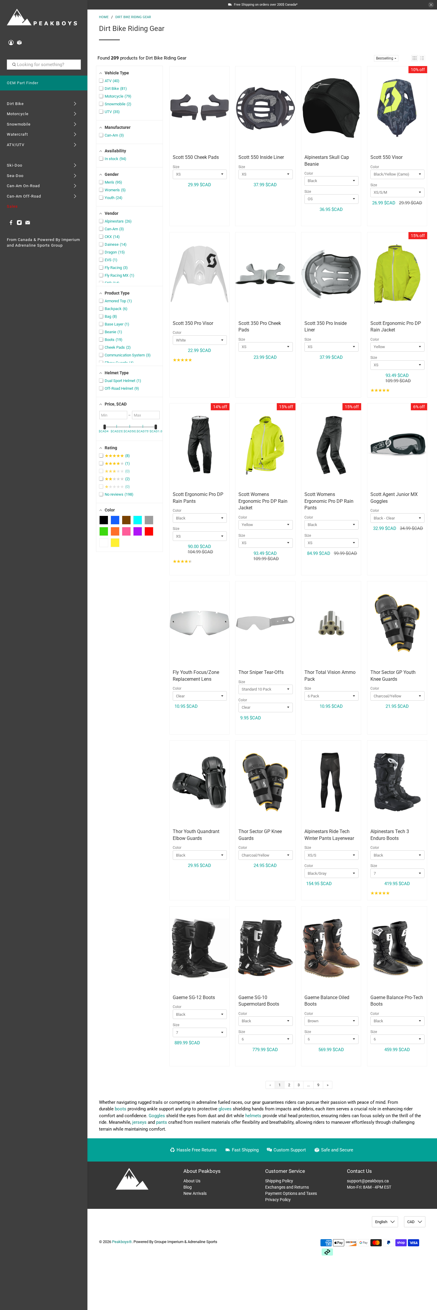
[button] (414, 58)
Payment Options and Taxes (291, 1193)
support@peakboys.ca (368, 1180)
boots (120, 1109)
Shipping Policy (279, 1180)
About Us (191, 1180)
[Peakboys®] (42, 17)
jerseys (139, 1122)
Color (308, 173)
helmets (253, 1115)
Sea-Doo (15, 175)
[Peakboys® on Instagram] (19, 224)
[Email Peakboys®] (27, 224)
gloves (225, 1109)
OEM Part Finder (22, 83)
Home (104, 17)
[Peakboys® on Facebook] (11, 224)
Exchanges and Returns (287, 1187)
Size (176, 167)
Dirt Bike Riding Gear (133, 17)
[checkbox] (103, 520)
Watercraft (17, 134)
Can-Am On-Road (23, 186)
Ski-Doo (14, 165)
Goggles (157, 1115)
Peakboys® (122, 1241)
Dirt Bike (15, 103)
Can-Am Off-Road (24, 196)
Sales (12, 206)
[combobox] (44, 65)
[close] (431, 5)
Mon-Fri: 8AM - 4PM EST (369, 1187)
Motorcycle (18, 114)
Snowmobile (19, 124)
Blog (187, 1187)
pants (161, 1122)
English (381, 1222)
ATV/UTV (15, 145)
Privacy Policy (278, 1199)
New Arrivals (195, 1193)
